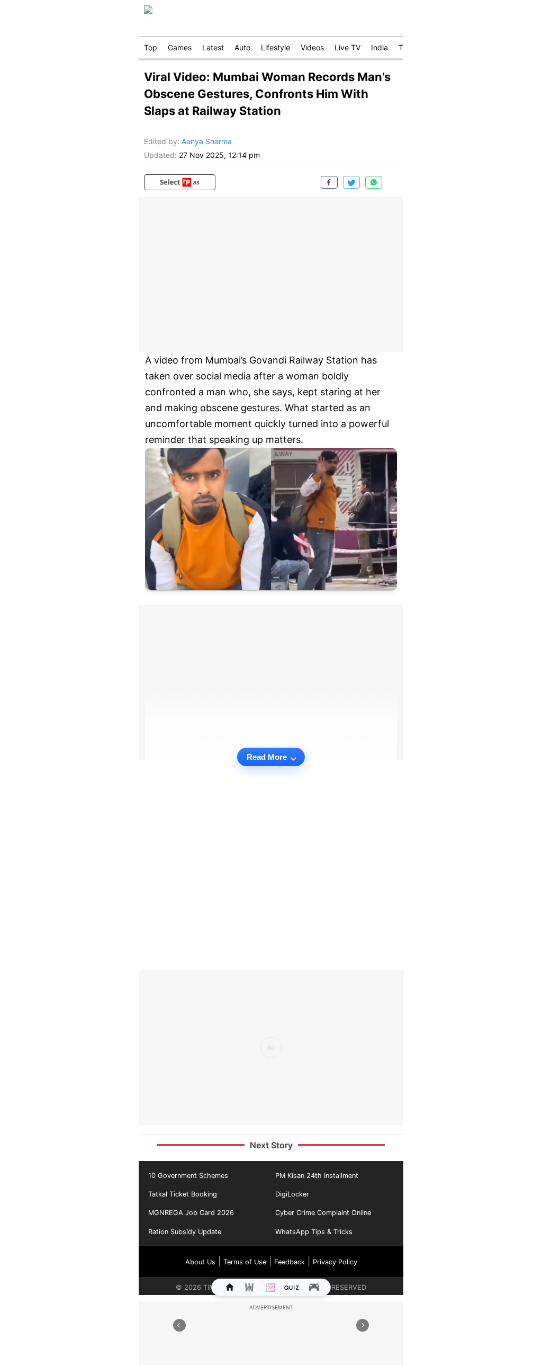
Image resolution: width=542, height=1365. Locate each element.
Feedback (289, 1262)
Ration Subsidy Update (184, 1232)
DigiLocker (292, 1194)
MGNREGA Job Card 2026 (191, 1213)
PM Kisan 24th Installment (316, 1176)
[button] (179, 182)
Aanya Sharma (207, 141)
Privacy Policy (335, 1262)
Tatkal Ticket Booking (182, 1194)
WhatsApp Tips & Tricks (314, 1232)
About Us (200, 1262)
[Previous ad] (179, 1325)
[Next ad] (362, 1325)
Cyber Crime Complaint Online (323, 1213)
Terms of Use (244, 1262)
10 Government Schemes (188, 1176)
